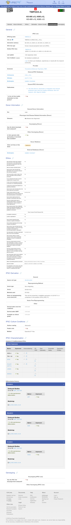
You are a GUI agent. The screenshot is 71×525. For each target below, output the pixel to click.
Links (19, 499)
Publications (9, 514)
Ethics (26, 24)
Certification (33, 497)
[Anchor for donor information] (21, 105)
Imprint (20, 509)
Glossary (32, 502)
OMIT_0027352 (17, 390)
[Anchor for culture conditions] (27, 321)
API (43, 500)
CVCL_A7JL (28, 75)
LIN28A (9, 369)
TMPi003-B (28, 49)
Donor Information (18, 24)
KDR (28, 426)
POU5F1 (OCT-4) (9, 365)
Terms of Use (22, 507)
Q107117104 (28, 78)
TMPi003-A (28, 37)
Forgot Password (58, 499)
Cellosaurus (10, 75)
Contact (44, 502)
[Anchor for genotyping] (16, 472)
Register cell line (10, 495)
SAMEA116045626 (30, 81)
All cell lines (9, 497)
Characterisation (52, 24)
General (9, 24)
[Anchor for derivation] (20, 273)
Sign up (56, 497)
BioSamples (10, 81)
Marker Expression (12, 344)
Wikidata (9, 78)
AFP (28, 397)
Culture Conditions (43, 24)
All (8, 499)
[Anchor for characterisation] (25, 338)
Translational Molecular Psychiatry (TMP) (36, 69)
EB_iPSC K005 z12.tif (15, 405)
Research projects (11, 509)
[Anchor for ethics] (12, 158)
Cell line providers (11, 507)
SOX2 (8, 359)
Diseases (9, 512)
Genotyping (61, 24)
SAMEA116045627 (30, 153)
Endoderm (10, 384)
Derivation (34, 24)
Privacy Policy (60, 6)
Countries (9, 510)
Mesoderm (10, 413)
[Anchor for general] (14, 29)
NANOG (9, 374)
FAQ (31, 495)
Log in (55, 495)
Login (63, 3)
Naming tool (45, 499)
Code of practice (22, 497)
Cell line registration (33, 500)
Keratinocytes (28, 280)
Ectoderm (10, 442)
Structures (45, 497)
